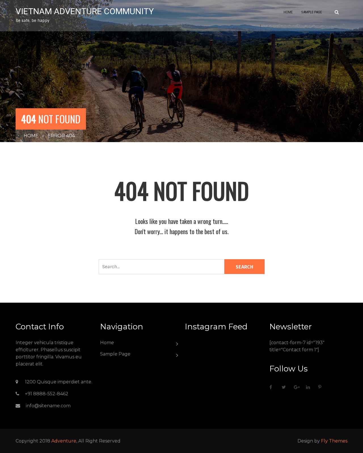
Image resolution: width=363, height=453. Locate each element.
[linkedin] (310, 387)
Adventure (63, 441)
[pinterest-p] (322, 387)
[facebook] (273, 387)
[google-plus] (298, 387)
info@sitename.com (48, 405)
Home (288, 12)
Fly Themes (334, 441)
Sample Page (311, 12)
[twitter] (286, 387)
